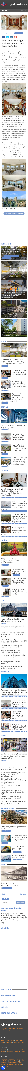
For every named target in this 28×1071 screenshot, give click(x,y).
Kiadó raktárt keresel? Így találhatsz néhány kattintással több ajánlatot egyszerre (19, 436)
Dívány (23, 1051)
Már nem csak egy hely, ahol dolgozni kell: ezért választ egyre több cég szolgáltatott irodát (13, 276)
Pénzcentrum (21, 1049)
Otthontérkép (4, 1059)
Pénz (12, 1040)
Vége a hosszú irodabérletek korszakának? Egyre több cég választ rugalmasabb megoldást (12, 397)
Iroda (17, 1040)
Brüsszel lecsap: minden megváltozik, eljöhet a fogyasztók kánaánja (13, 651)
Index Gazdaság (12, 1049)
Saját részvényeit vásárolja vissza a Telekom (12, 786)
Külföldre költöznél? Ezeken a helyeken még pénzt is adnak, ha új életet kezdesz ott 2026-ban (14, 505)
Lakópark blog (4, 1066)
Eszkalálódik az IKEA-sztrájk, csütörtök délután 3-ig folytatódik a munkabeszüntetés (13, 774)
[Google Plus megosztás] (15, 37)
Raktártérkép (6, 831)
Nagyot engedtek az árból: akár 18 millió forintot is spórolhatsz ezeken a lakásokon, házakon (13, 530)
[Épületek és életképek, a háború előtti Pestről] (14, 867)
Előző (3, 894)
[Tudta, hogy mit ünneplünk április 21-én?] (14, 811)
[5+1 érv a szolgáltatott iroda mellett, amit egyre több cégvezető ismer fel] (6, 370)
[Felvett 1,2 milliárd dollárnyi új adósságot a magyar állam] (14, 603)
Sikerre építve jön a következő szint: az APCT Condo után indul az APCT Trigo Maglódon (14, 448)
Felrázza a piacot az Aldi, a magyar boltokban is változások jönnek (12, 797)
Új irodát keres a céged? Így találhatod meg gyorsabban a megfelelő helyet (19, 726)
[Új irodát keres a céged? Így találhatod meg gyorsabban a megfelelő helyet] (6, 724)
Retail (2, 1042)
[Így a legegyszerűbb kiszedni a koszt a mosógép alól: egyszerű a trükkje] (6, 589)
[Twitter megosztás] (7, 37)
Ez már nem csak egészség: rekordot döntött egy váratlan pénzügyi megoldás (12, 661)
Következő (23, 894)
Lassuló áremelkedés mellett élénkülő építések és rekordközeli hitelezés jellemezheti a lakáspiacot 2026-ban (14, 314)
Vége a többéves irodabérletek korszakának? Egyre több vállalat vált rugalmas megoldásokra (12, 715)
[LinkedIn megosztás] (11, 37)
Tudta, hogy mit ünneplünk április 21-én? (14, 828)
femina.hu (5, 564)
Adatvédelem (12, 1028)
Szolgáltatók (9, 1042)
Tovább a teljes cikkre (14, 214)
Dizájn (7, 1040)
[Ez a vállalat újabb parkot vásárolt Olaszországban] (6, 846)
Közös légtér (10, 1064)
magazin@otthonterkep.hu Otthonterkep (14, 497)
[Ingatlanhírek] (14, 2)
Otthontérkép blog (14, 1061)
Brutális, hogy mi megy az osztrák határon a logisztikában (11, 667)
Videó (15, 1042)
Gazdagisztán (19, 33)
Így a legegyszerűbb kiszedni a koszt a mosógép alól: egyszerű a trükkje (19, 592)
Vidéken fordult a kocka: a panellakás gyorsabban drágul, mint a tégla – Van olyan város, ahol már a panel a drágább (14, 334)
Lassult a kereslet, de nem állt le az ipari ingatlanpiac (13, 426)
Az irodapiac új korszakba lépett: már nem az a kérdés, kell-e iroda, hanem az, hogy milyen (14, 692)
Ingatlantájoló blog (12, 1062)
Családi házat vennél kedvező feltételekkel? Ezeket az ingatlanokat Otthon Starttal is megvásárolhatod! (12, 492)
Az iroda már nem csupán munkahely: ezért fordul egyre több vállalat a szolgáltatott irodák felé (14, 384)
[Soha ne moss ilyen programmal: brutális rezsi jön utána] (6, 569)
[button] (3, 1067)
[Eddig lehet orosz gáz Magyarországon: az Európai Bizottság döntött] (14, 543)
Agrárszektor (10, 1051)
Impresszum (4, 1028)
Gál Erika (5, 365)
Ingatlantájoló (7, 888)
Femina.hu (17, 1051)
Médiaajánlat (20, 1028)
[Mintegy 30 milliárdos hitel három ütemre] (6, 855)
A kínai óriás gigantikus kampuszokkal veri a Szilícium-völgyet (13, 656)
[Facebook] (25, 10)
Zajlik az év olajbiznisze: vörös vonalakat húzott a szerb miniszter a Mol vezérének (14, 803)
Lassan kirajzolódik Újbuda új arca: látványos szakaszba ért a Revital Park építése (14, 251)
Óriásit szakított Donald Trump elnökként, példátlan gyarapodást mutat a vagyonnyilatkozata (14, 780)
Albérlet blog (18, 1064)
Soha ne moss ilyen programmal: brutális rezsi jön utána (19, 571)
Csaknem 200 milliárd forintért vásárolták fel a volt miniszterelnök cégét (12, 792)
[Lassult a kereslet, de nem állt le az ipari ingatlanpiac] (14, 410)
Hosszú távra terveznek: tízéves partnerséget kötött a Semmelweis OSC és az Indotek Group (14, 641)
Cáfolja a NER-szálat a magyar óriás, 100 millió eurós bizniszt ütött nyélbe (14, 769)
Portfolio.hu (4, 1049)
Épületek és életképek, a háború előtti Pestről (9, 884)
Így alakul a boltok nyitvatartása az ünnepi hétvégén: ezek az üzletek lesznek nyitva (14, 756)
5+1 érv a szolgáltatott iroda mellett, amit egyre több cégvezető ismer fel (19, 373)
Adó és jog (21, 1042)
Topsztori (6, 244)
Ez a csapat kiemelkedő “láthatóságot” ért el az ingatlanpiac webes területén (19, 838)
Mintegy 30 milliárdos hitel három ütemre (19, 856)
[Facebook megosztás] (3, 37)
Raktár (21, 1040)
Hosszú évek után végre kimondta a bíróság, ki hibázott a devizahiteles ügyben (12, 634)
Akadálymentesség (5, 1030)
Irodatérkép (12, 1059)
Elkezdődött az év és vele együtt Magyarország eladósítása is (11, 646)
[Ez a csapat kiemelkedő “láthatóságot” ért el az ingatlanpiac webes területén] (6, 836)
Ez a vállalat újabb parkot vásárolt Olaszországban (18, 848)
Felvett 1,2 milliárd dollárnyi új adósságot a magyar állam (12, 620)
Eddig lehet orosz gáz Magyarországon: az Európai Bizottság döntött (11, 560)
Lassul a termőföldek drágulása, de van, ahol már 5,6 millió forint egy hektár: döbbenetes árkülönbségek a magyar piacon (14, 518)
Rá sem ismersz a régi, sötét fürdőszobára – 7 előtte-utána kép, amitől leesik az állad (19, 581)
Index (4, 623)
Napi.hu (3, 1051)
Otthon (9, 33)
